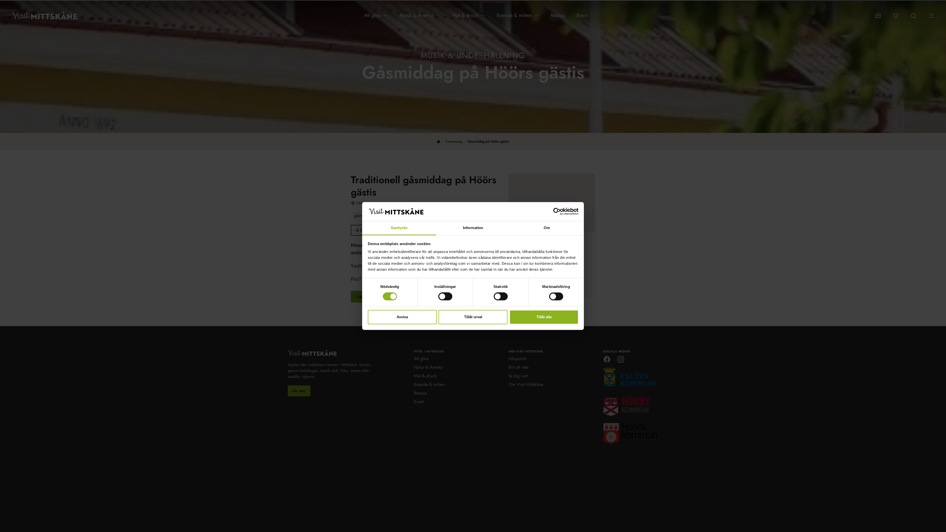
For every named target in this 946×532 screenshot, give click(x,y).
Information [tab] (473, 228)
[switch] (445, 296)
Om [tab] (547, 228)
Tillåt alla (544, 317)
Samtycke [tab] (399, 228)
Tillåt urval (473, 317)
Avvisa (402, 317)
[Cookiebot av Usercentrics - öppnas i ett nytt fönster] (556, 211)
